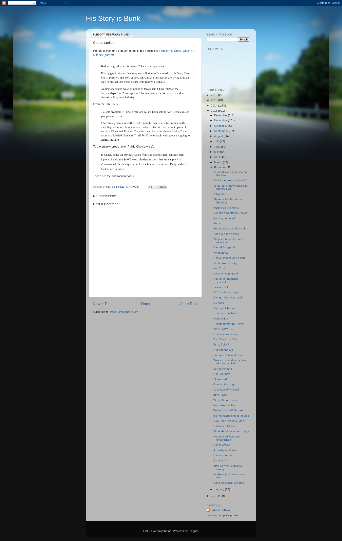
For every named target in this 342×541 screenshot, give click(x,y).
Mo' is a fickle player (226, 292)
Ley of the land (222, 368)
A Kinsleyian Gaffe (224, 450)
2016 (214, 95)
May (217, 151)
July (217, 141)
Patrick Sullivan (221, 510)
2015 (214, 100)
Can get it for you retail (227, 297)
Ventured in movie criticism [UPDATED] (230, 187)
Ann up (217, 223)
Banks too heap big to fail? (230, 180)
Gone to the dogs (224, 384)
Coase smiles (221, 444)
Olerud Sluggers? (224, 247)
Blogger (193, 530)
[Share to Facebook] (161, 187)
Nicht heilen (220, 318)
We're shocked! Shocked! (229, 410)
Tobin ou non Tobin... (226, 313)
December (221, 115)
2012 (214, 495)
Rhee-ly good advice (226, 233)
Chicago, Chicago (224, 308)
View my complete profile (222, 515)
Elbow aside (220, 379)
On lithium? (220, 460)
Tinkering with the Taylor (228, 323)
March (218, 162)
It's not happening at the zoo (231, 415)
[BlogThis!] (154, 187)
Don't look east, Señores (228, 482)
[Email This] (150, 187)
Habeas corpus (222, 455)
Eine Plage (220, 394)
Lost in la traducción (225, 334)
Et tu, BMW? (221, 344)
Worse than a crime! (226, 400)
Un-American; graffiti (226, 273)
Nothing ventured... (225, 218)
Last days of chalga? (226, 389)
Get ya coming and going (229, 257)
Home (146, 304)
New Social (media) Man (228, 420)
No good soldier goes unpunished (226, 438)
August (219, 136)
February (220, 167)
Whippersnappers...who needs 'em (228, 241)
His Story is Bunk (113, 18)
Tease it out (220, 287)
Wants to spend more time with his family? (229, 362)
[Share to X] (158, 187)
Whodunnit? (220, 252)
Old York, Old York (224, 426)
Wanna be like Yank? (226, 207)
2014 (214, 105)
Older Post (189, 304)
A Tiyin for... (220, 194)
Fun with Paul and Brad (228, 355)
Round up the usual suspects (225, 280)
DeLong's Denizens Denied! (230, 212)
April (217, 156)
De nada (218, 302)
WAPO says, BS (223, 328)
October (219, 125)
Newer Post (103, 304)
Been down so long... (226, 263)
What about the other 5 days (231, 431)
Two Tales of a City (225, 339)
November (221, 120)
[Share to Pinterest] (165, 187)
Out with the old (223, 349)
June (217, 146)
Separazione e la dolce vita (230, 228)
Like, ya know (221, 373)
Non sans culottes (224, 405)
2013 (214, 110)
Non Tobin (219, 268)
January (219, 489)
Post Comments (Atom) (124, 311)
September (221, 130)
